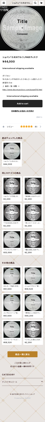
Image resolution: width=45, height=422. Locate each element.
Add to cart (22, 103)
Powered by (19, 398)
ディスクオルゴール (9, 382)
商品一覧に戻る (22, 354)
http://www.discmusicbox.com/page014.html (22, 90)
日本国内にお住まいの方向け (22, 111)
